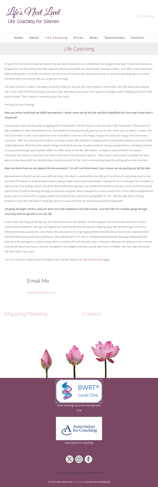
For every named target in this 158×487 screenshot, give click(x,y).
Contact (91, 314)
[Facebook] (88, 459)
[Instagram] (79, 459)
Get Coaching (144, 16)
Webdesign (79, 481)
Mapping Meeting (26, 314)
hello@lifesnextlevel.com (41, 292)
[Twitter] (69, 459)
